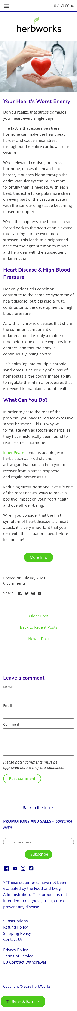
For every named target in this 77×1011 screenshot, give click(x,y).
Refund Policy (15, 927)
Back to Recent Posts (38, 627)
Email (7, 706)
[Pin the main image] (33, 592)
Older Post (38, 616)
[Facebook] (6, 868)
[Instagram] (23, 868)
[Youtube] (15, 868)
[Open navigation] (6, 6)
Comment (11, 724)
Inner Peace (13, 452)
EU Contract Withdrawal (24, 962)
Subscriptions (15, 920)
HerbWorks (41, 986)
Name (8, 687)
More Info (38, 557)
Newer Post (38, 638)
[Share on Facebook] (20, 592)
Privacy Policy (15, 949)
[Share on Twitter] (27, 592)
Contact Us (13, 939)
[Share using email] (39, 592)
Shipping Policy (17, 933)
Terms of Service (18, 955)
